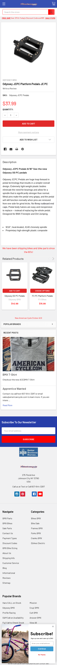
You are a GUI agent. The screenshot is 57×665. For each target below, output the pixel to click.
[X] (28, 494)
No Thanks (42, 655)
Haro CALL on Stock (11, 602)
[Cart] (53, 4)
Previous (49, 258)
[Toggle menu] (4, 4)
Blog (4, 568)
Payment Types (9, 538)
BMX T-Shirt (10, 374)
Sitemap (6, 582)
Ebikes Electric (38, 543)
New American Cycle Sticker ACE (28, 318)
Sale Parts (7, 528)
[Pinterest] (22, 149)
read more (7, 405)
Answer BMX (35, 617)
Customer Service (10, 563)
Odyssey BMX (8, 607)
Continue (42, 649)
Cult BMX (34, 612)
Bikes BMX (36, 518)
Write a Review (10, 88)
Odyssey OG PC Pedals (15, 295)
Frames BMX (37, 528)
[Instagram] (16, 494)
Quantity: (8, 109)
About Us (6, 553)
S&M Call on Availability (13, 617)
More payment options (28, 132)
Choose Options (42, 291)
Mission (33, 602)
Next (53, 258)
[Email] (10, 149)
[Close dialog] (53, 626)
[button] (29, 452)
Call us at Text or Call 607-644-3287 (28, 486)
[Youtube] (40, 494)
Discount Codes (9, 543)
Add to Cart (14, 291)
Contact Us (7, 533)
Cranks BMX (36, 538)
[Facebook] (5, 149)
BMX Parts (7, 518)
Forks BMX (36, 533)
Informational (8, 573)
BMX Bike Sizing (9, 548)
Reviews (6, 578)
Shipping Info (8, 558)
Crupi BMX (34, 607)
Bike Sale (35, 523)
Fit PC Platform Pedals (42, 295)
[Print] (16, 149)
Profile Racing (8, 612)
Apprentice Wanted (14, 388)
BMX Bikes (7, 523)
